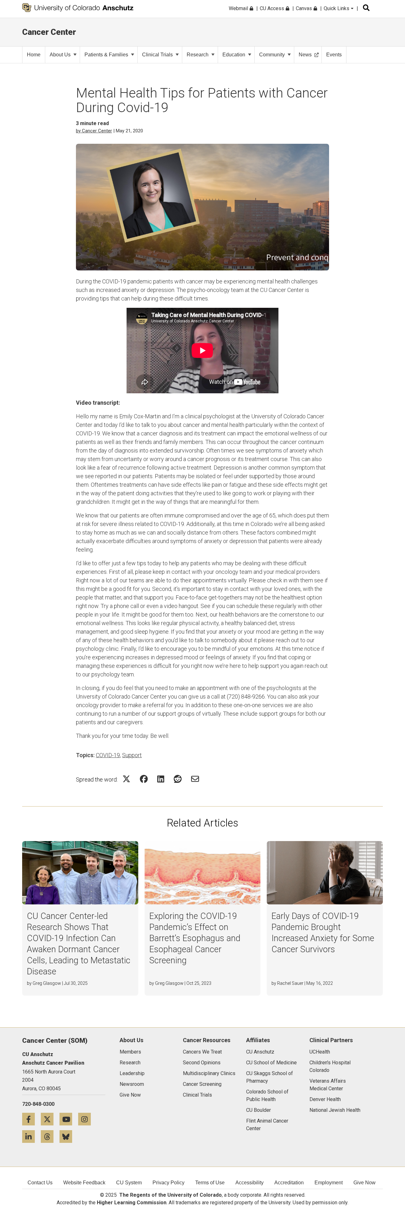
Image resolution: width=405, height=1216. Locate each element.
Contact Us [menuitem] (40, 1182)
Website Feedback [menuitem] (84, 1182)
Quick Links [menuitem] (337, 8)
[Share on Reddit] (177, 779)
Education (233, 54)
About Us (60, 54)
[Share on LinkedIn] (161, 779)
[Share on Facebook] (144, 779)
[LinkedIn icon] (31, 1136)
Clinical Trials (157, 54)
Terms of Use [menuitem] (210, 1182)
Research (198, 54)
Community (272, 54)
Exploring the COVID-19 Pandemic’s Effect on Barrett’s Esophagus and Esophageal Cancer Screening (194, 938)
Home (33, 54)
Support (132, 755)
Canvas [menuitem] (304, 8)
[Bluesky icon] (68, 1136)
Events (334, 54)
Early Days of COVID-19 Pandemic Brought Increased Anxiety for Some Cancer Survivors (322, 932)
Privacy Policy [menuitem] (168, 1182)
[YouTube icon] (68, 1119)
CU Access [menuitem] (272, 8)
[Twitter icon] (50, 1119)
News (305, 54)
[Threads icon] (50, 1136)
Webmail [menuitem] (239, 8)
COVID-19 (108, 755)
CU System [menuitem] (129, 1182)
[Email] (195, 779)
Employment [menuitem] (329, 1182)
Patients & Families (106, 54)
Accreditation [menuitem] (289, 1182)
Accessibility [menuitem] (249, 1182)
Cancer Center (49, 32)
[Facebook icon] (31, 1119)
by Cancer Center (94, 131)
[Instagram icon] (87, 1119)
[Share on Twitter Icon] (126, 779)
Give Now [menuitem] (364, 1182)
